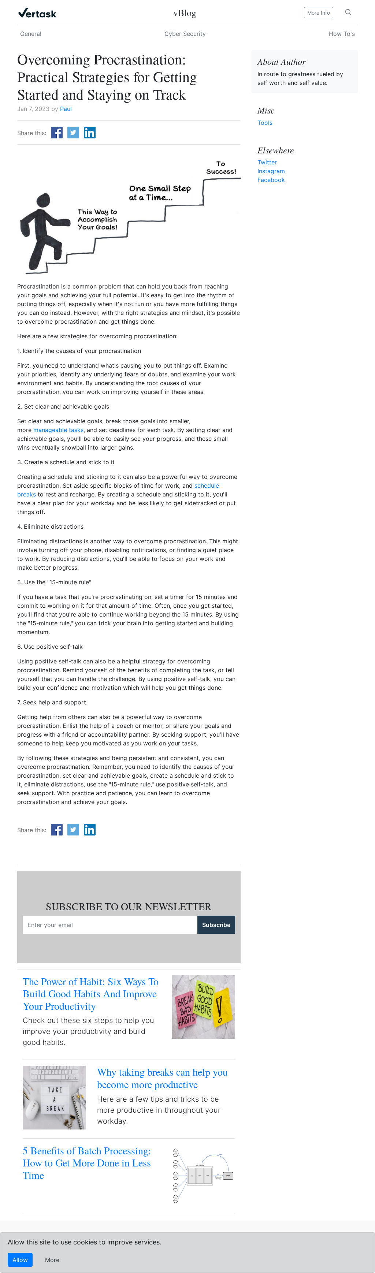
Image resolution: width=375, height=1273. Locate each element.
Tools (264, 122)
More (52, 1259)
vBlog (184, 12)
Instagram (271, 171)
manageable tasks (58, 429)
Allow (20, 1259)
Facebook (271, 179)
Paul (66, 108)
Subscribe (216, 924)
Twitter (267, 162)
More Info (318, 13)
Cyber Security (185, 33)
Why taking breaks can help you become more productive (162, 1078)
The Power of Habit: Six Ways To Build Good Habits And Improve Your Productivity (91, 993)
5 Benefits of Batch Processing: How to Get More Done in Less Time (87, 1162)
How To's (342, 33)
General (30, 33)
